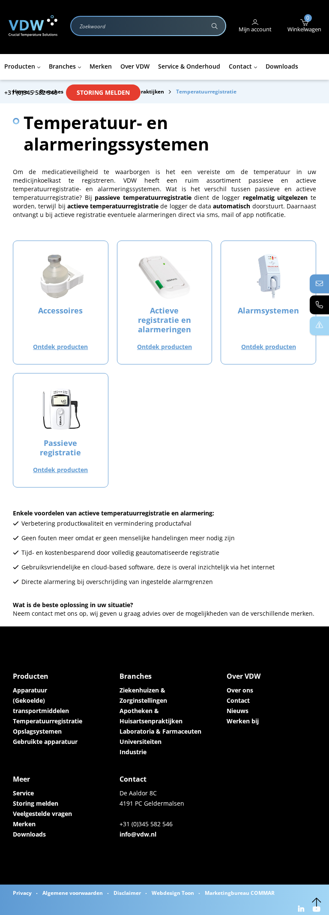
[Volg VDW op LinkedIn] (302, 909)
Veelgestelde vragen (42, 814)
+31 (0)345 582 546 (30, 92)
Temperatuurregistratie (47, 721)
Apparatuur (30, 690)
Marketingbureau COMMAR (240, 893)
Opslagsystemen (37, 731)
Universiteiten (141, 741)
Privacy (22, 893)
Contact (238, 700)
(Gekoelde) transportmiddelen (41, 705)
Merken (24, 824)
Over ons (240, 690)
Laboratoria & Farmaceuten (160, 731)
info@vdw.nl (138, 834)
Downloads (29, 834)
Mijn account (255, 29)
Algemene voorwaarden (72, 893)
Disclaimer (127, 893)
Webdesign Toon (173, 893)
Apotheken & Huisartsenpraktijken (151, 716)
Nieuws (237, 711)
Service (23, 793)
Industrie (133, 752)
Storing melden (103, 92)
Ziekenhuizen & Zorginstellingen (143, 695)
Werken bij (243, 721)
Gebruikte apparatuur (45, 741)
